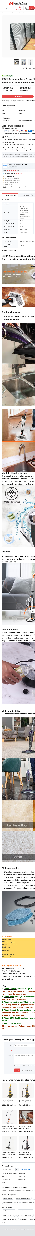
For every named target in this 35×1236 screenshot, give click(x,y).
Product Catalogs (27, 1169)
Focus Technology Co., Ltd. (22, 1229)
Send (17, 1070)
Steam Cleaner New (8, 1215)
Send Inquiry (18, 96)
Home (3, 13)
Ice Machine (21, 1173)
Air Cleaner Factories (9, 1211)
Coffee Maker (6, 1176)
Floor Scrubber (6, 1179)
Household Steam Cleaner (25, 1215)
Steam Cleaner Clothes (9, 1219)
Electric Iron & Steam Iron (23, 1198)
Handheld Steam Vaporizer (10, 1202)
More (3, 1223)
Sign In (4, 187)
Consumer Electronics (12, 13)
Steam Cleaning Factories (25, 1211)
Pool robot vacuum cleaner (9, 1173)
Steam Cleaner (22, 13)
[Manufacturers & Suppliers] (18, 3)
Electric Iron (21, 1179)
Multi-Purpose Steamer (28, 1202)
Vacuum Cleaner (7, 1198)
